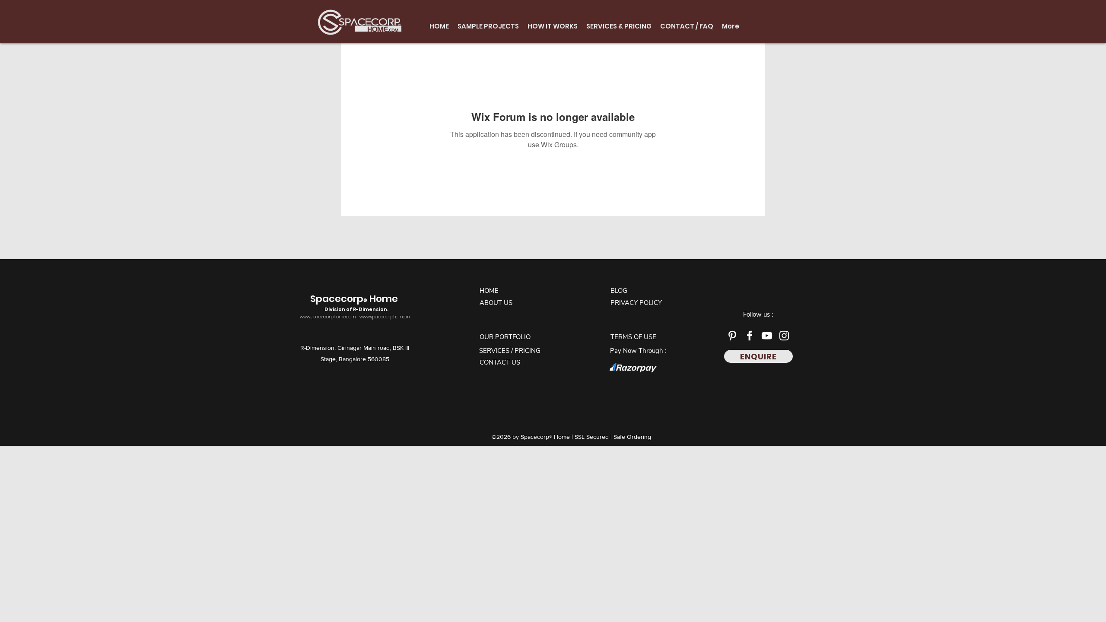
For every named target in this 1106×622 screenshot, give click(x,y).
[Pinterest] (732, 335)
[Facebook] (749, 335)
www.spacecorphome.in (384, 317)
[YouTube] (766, 335)
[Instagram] (784, 335)
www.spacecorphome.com (328, 317)
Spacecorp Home (355, 302)
